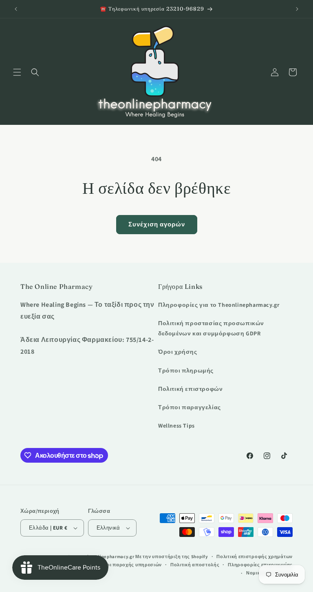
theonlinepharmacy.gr (110, 556)
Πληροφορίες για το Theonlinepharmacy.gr (218, 304)
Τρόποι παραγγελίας (189, 407)
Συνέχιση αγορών (156, 224)
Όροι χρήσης (177, 351)
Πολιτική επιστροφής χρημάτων (254, 556)
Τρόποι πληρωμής (186, 370)
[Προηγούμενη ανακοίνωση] (16, 9)
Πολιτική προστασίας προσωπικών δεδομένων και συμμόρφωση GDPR (211, 328)
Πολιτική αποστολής (195, 565)
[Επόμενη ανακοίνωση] (297, 9)
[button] (17, 72)
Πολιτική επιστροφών (190, 388)
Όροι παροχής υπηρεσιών (131, 565)
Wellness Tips (176, 425)
